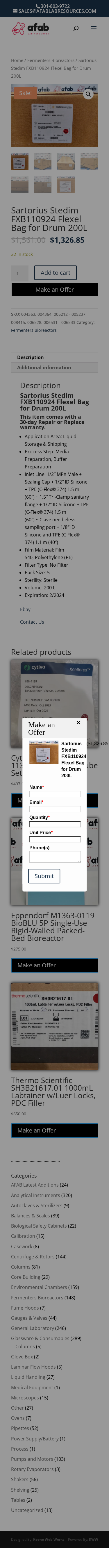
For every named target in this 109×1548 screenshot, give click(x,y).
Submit (44, 876)
